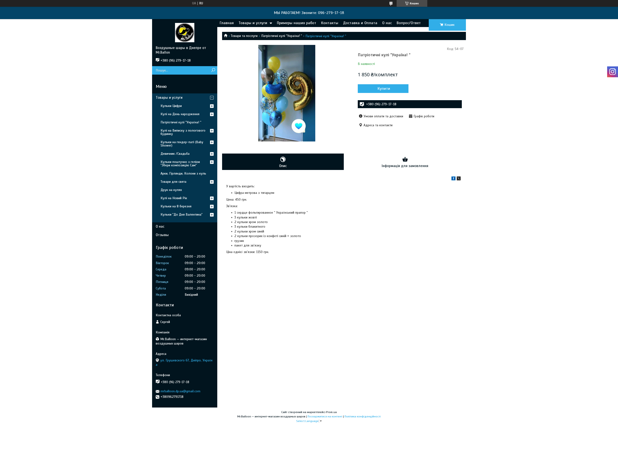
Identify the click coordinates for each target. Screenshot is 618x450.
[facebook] (453, 179)
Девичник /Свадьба (175, 154)
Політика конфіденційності (362, 416)
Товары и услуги (253, 23)
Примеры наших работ (296, 23)
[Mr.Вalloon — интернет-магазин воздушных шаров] (185, 32)
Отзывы (162, 235)
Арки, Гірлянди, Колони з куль (183, 173)
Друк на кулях (171, 190)
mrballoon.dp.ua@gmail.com (180, 391)
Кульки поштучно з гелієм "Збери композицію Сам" (180, 163)
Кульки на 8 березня (176, 206)
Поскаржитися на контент (325, 416)
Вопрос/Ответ (409, 23)
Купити (384, 88)
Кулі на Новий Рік (174, 198)
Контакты (329, 23)
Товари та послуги (244, 36)
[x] (459, 179)
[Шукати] (213, 70)
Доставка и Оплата (360, 23)
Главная (227, 23)
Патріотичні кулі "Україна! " (281, 36)
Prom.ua (331, 412)
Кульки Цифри (171, 106)
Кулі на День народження (180, 114)
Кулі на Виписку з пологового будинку (183, 132)
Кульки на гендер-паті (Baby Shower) (182, 144)
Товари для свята (173, 182)
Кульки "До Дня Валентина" (182, 214)
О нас (387, 23)
